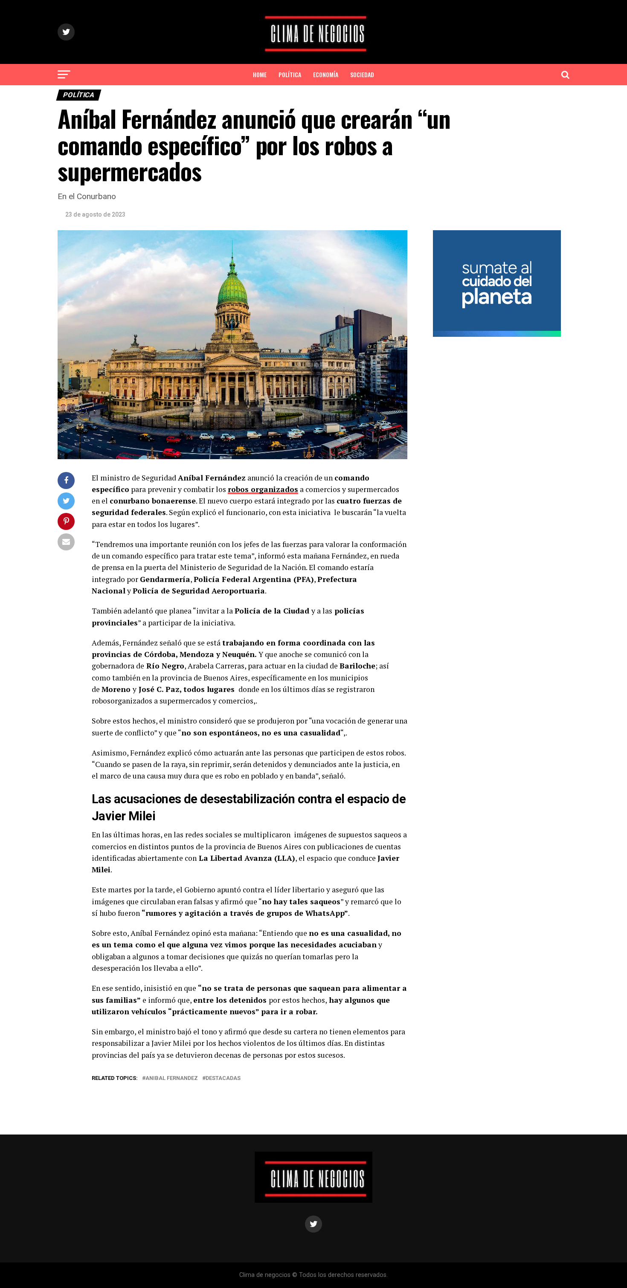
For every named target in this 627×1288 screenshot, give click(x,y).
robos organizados (263, 489)
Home (260, 74)
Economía (325, 74)
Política (290, 74)
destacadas (223, 1078)
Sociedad (362, 74)
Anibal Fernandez (171, 1078)
